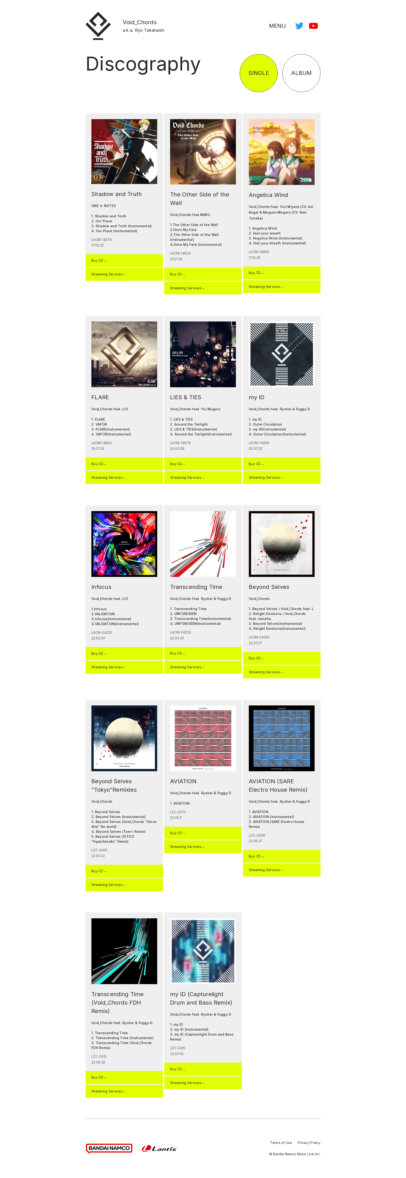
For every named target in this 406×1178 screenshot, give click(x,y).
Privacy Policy (309, 1142)
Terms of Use (281, 1142)
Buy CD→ (99, 260)
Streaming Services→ (108, 274)
